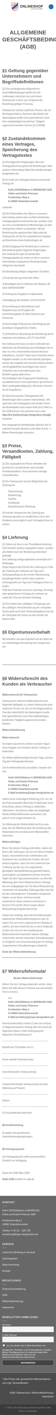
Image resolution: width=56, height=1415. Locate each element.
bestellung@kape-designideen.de (20, 1234)
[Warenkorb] (51, 6)
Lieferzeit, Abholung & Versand (18, 1252)
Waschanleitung (10, 1264)
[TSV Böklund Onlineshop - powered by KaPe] (27, 7)
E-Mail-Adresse (9, 1335)
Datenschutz (23, 1392)
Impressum (8, 1307)
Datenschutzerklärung (14, 1289)
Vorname (6, 1325)
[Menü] (4, 6)
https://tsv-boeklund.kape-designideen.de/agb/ (26, 415)
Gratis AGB (8, 1179)
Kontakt (6, 1271)
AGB (4, 1295)
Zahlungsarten (10, 1258)
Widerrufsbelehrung (12, 1301)
